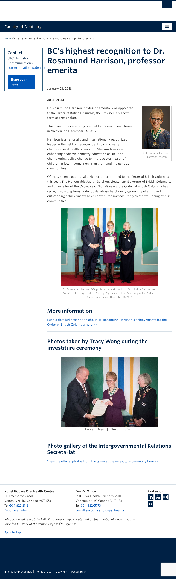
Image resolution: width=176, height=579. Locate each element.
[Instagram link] (165, 498)
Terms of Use (43, 571)
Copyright (61, 571)
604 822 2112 (18, 505)
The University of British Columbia (75, 9)
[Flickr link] (150, 505)
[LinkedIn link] (150, 498)
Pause (89, 429)
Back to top (13, 532)
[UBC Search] (167, 5)
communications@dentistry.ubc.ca (33, 67)
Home (7, 38)
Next (114, 429)
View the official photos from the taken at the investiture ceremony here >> (103, 461)
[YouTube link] (158, 498)
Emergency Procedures (18, 571)
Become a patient (17, 510)
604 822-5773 (90, 505)
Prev (100, 429)
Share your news (19, 82)
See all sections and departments (100, 510)
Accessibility (78, 571)
